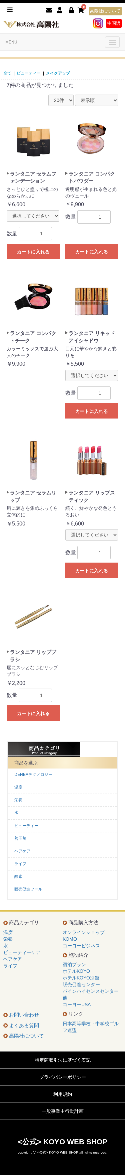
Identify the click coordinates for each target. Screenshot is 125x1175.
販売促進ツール (28, 889)
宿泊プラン (74, 964)
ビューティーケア (22, 952)
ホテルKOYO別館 (81, 977)
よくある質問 (24, 1025)
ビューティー (29, 73)
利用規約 (62, 1094)
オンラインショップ (84, 932)
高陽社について (105, 10)
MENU (11, 42)
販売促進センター (81, 984)
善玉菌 (20, 838)
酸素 (18, 876)
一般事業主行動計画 (63, 1111)
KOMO (70, 939)
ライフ (20, 863)
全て (7, 73)
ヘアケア (22, 851)
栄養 (18, 800)
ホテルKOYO (76, 971)
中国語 (113, 23)
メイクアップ (58, 73)
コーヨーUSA (77, 1004)
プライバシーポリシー (62, 1077)
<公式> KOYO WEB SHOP (62, 1142)
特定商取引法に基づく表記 (63, 1060)
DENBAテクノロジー (33, 774)
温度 (18, 787)
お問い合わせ (24, 1015)
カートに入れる (33, 251)
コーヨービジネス (81, 945)
